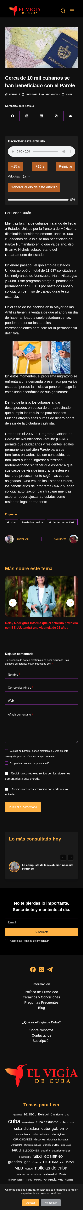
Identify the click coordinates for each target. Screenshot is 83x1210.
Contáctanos (41, 1035)
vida (60, 1179)
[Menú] (72, 11)
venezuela (49, 1179)
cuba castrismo (47, 1122)
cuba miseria (23, 1134)
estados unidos (32, 522)
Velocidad (14, 176)
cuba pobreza (40, 1134)
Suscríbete (41, 932)
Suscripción (41, 1041)
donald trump (51, 1144)
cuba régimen (58, 1134)
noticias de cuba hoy (28, 1174)
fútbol (37, 1156)
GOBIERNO (53, 1156)
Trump (28, 1179)
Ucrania (38, 1180)
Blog (41, 1008)
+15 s (40, 166)
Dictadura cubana (32, 1145)
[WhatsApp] (56, 116)
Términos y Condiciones (41, 997)
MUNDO (29, 1169)
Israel (70, 1162)
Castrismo (57, 1114)
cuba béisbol (28, 1122)
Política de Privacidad (41, 992)
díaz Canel (66, 1145)
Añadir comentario (20, 714)
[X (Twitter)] (27, 116)
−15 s (15, 166)
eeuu (16, 1150)
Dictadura (16, 1144)
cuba (11, 522)
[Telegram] (50, 969)
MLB (18, 1168)
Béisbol (43, 1114)
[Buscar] (63, 11)
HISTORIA (50, 1162)
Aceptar (30, 1202)
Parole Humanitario (62, 522)
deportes (39, 1139)
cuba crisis (67, 1122)
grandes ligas (19, 1162)
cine (67, 1114)
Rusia (62, 1174)
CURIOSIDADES (22, 1139)
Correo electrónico (20, 687)
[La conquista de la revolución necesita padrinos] (14, 866)
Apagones (17, 1115)
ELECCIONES (31, 1150)
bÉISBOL (30, 1114)
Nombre (14, 674)
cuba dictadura (26, 1128)
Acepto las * (29, 763)
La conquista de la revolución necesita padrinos (47, 866)
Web (11, 700)
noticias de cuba (51, 1167)
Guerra (36, 1162)
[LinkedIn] (41, 116)
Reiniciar (65, 166)
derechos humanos (58, 1139)
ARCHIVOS (51, 94)
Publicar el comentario (23, 807)
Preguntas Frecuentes (41, 1002)
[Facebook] (12, 116)
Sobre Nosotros (41, 1030)
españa (45, 1150)
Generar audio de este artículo (34, 187)
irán (62, 1162)
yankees (69, 1180)
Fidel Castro (25, 1157)
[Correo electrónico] (71, 116)
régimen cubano (16, 1180)
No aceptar (51, 1202)
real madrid (50, 1174)
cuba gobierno (54, 1128)
